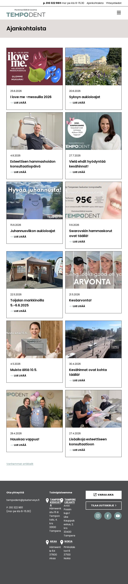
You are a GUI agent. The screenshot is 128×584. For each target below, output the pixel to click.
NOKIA (68, 541)
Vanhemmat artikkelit (19, 464)
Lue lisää (18, 103)
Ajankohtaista (95, 3)
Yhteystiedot (114, 3)
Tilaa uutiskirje (102, 505)
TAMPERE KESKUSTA (55, 502)
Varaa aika (106, 495)
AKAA (53, 541)
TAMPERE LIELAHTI (70, 501)
